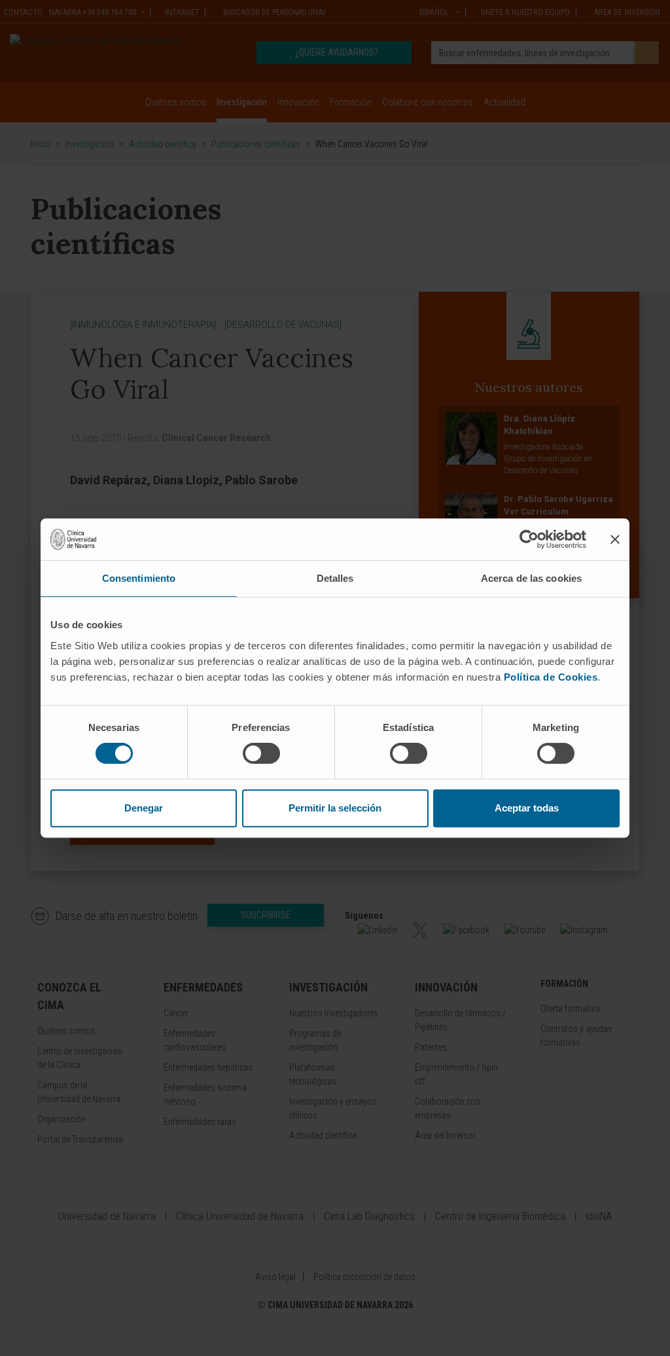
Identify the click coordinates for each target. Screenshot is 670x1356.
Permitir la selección (335, 807)
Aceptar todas (527, 807)
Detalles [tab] (335, 578)
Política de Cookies (551, 677)
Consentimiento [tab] (138, 578)
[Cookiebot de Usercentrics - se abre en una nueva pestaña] (529, 539)
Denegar (143, 807)
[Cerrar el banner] (615, 539)
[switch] (261, 753)
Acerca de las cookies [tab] (531, 578)
